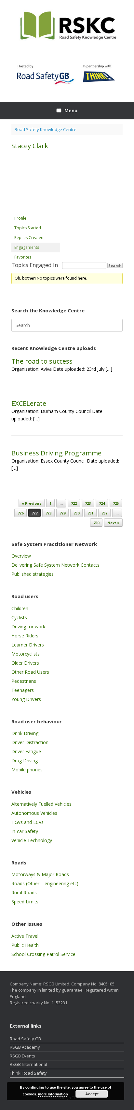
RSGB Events (22, 1056)
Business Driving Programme (56, 453)
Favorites (22, 257)
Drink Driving (24, 733)
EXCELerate (28, 403)
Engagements (26, 247)
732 (104, 513)
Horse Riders (24, 636)
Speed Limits (24, 902)
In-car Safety (24, 831)
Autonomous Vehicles (34, 813)
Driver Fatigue (26, 751)
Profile (20, 218)
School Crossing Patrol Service (43, 954)
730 (76, 513)
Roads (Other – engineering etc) (44, 883)
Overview (21, 556)
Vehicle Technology (31, 840)
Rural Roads (24, 892)
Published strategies (32, 574)
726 (20, 513)
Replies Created (29, 237)
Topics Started (27, 228)
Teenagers (22, 690)
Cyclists (19, 617)
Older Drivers (25, 663)
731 (90, 513)
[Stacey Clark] (35, 210)
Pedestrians (23, 681)
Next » (113, 522)
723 (88, 503)
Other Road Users (30, 672)
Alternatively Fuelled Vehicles (41, 804)
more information (53, 1094)
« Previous (31, 503)
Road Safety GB (25, 1039)
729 (62, 513)
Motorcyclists (25, 654)
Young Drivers (26, 699)
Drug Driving (24, 760)
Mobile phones (27, 769)
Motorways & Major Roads (40, 874)
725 (116, 503)
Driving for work (28, 626)
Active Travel (24, 936)
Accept (92, 1094)
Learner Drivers (27, 645)
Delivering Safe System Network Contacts (55, 565)
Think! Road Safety (28, 1073)
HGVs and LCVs (27, 822)
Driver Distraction (29, 742)
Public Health (25, 945)
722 (74, 503)
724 (102, 503)
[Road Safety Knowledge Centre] (67, 26)
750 (96, 522)
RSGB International (28, 1064)
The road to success (42, 361)
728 (48, 513)
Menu (70, 110)
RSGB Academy (25, 1047)
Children (19, 608)
